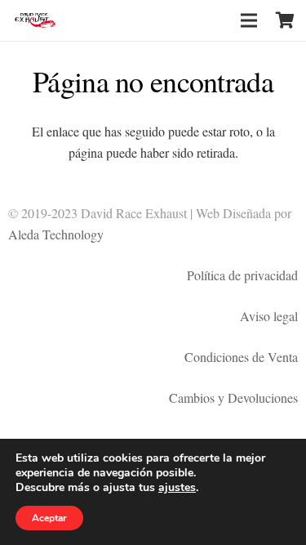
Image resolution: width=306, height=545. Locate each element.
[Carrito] (286, 20)
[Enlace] (35, 20)
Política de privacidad (242, 275)
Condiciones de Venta (241, 356)
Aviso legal (269, 315)
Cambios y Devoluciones (233, 397)
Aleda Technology (56, 234)
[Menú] (249, 20)
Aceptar (49, 518)
